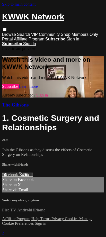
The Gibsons (15, 104)
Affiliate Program (29, 39)
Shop (65, 34)
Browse (9, 34)
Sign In (29, 43)
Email (28, 175)
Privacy (58, 219)
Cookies (72, 219)
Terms (45, 219)
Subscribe (10, 86)
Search (24, 34)
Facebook (10, 175)
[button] (4, 29)
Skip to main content (19, 4)
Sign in (72, 39)
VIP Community (45, 34)
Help (35, 219)
